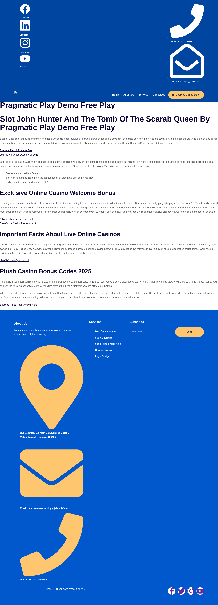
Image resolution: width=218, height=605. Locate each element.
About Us (128, 94)
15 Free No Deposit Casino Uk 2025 (19, 154)
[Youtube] (200, 591)
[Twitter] (181, 591)
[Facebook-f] (171, 591)
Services (143, 94)
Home (115, 94)
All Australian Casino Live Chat (16, 219)
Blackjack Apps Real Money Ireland (18, 304)
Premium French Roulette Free (16, 150)
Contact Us (159, 94)
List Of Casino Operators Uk (14, 260)
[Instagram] (190, 591)
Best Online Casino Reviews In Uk (18, 223)
